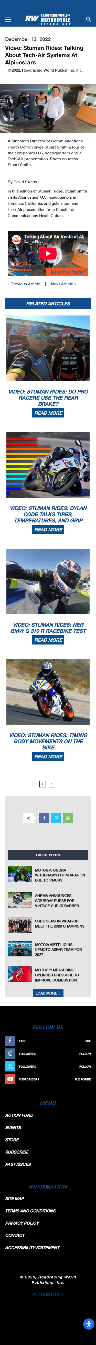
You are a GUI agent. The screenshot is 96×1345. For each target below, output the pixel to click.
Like (88, 1041)
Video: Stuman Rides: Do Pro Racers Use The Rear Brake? (48, 397)
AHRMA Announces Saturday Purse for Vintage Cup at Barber (57, 900)
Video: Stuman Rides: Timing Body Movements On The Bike (48, 741)
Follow (85, 1053)
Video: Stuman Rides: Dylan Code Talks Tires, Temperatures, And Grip (48, 514)
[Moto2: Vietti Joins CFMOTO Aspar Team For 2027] (20, 948)
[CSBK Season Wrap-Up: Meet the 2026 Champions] (20, 925)
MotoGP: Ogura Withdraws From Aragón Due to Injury (60, 875)
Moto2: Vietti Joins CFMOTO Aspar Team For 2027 (58, 949)
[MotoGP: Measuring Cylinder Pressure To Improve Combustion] (20, 974)
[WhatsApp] (68, 818)
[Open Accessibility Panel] (88, 1324)
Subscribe (82, 1079)
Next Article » (63, 283)
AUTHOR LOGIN (48, 1294)
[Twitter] (56, 818)
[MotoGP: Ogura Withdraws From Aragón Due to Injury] (20, 874)
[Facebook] (44, 818)
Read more (48, 413)
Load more (46, 993)
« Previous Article (24, 283)
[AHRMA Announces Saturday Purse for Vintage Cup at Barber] (20, 899)
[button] (8, 20)
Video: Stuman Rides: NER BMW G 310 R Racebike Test (48, 627)
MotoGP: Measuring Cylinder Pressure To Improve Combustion (57, 975)
